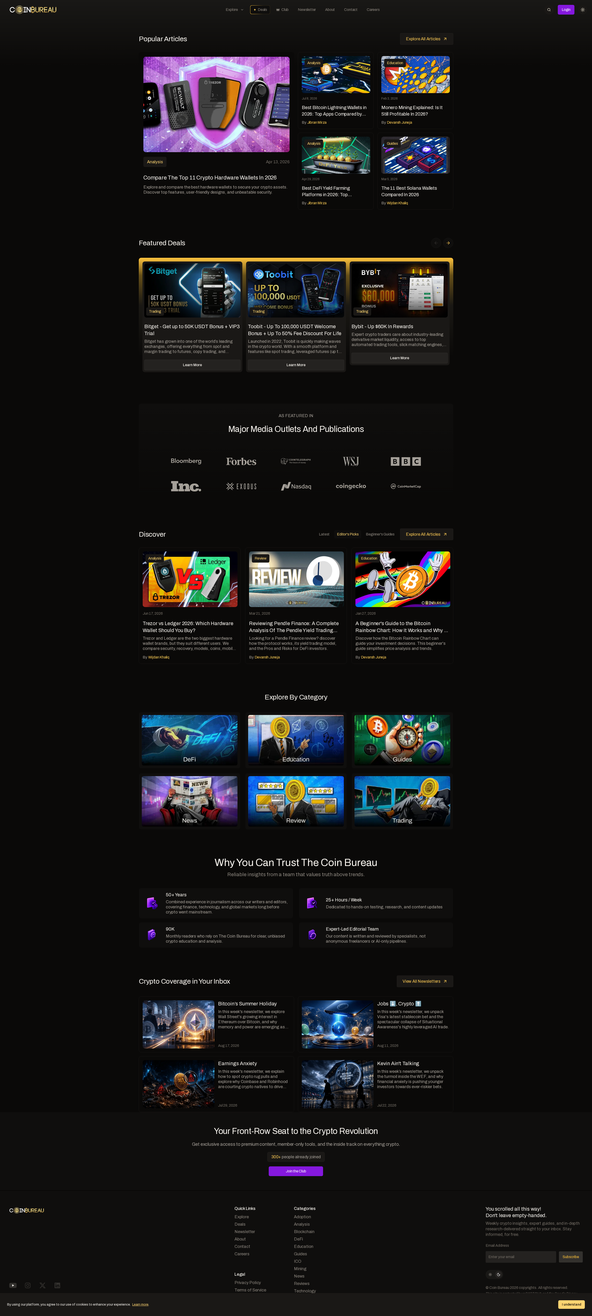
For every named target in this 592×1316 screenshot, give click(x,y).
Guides (300, 1254)
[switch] (494, 1274)
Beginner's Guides (380, 534)
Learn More (192, 365)
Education (303, 1246)
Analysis (302, 1224)
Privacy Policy (247, 1282)
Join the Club (296, 1171)
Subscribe (571, 1257)
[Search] (549, 10)
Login (566, 10)
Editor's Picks (347, 534)
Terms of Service (250, 1290)
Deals (262, 10)
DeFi (298, 1239)
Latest (324, 534)
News (299, 1276)
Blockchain (304, 1231)
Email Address (497, 1245)
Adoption (302, 1217)
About (330, 10)
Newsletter (307, 10)
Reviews (302, 1283)
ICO (297, 1261)
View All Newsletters (422, 981)
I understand (571, 1304)
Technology (305, 1291)
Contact (351, 10)
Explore (232, 10)
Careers (373, 10)
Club (285, 10)
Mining (300, 1268)
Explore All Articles (423, 39)
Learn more (140, 1304)
